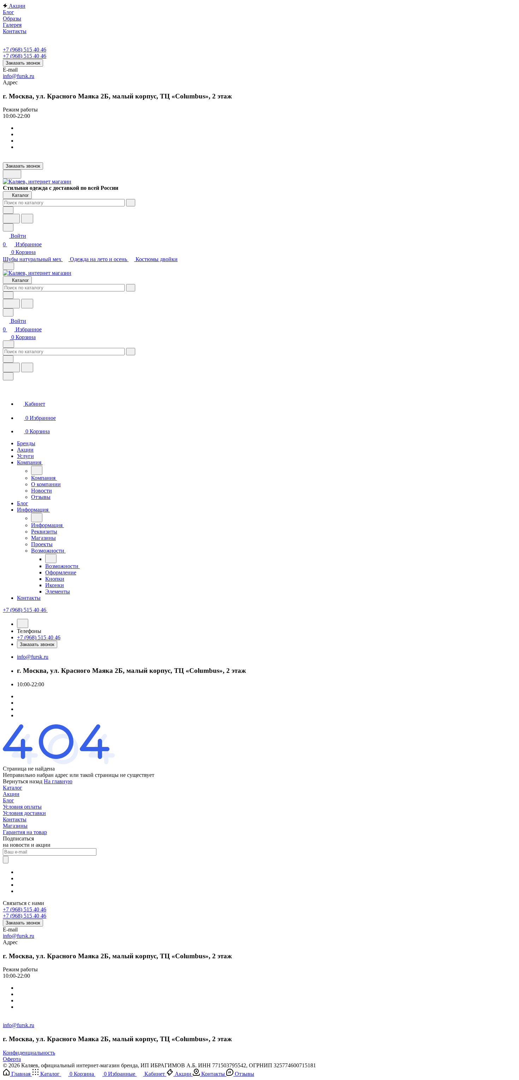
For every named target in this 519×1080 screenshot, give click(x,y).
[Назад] (36, 470)
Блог (8, 800)
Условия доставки (24, 813)
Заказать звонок (23, 63)
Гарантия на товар (25, 832)
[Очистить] (130, 202)
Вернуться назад (22, 781)
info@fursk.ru (18, 76)
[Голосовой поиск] (11, 218)
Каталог (12, 788)
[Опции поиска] (8, 210)
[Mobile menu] (8, 344)
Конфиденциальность (29, 1053)
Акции (11, 794)
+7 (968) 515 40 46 (24, 50)
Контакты (14, 819)
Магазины (15, 826)
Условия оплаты (22, 807)
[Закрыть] (8, 376)
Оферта (12, 1059)
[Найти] (27, 218)
